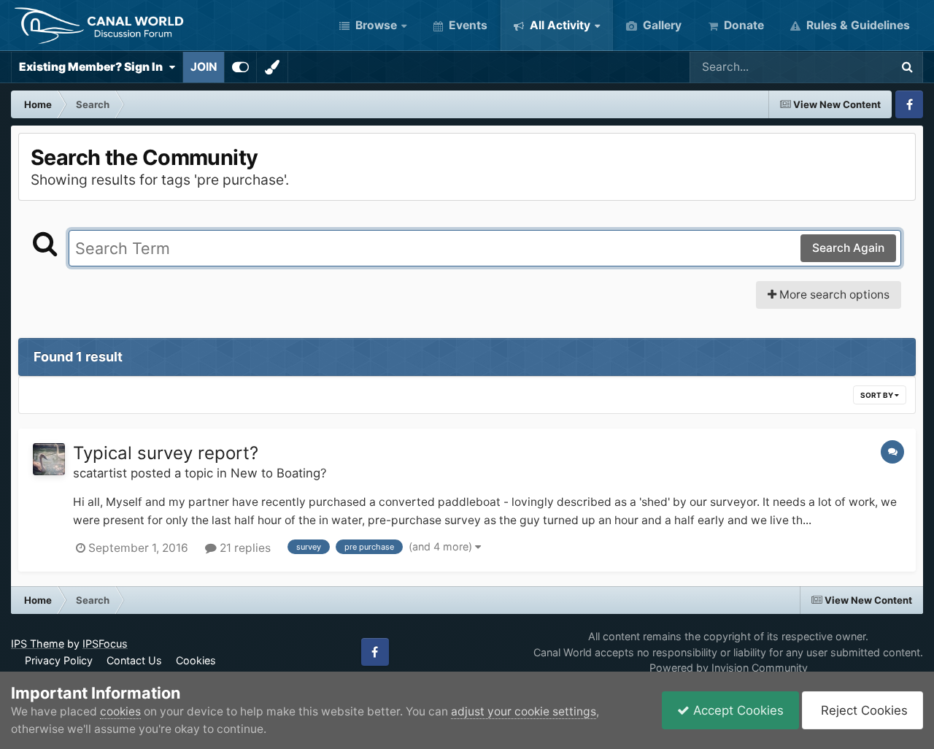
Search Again (848, 248)
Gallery (661, 25)
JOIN (203, 67)
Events (466, 25)
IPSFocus (105, 643)
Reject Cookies (862, 710)
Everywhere (840, 67)
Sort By (877, 395)
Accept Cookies (737, 710)
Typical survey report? (165, 453)
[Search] (907, 67)
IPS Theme (37, 643)
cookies (120, 711)
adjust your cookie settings (523, 711)
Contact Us (134, 660)
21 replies (244, 548)
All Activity (558, 25)
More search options (832, 294)
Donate (742, 25)
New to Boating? (279, 473)
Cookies (196, 660)
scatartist (100, 473)
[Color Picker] (272, 67)
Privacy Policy (59, 660)
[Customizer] (240, 67)
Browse (374, 25)
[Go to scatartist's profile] (49, 459)
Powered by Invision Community (728, 667)
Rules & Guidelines (856, 25)
